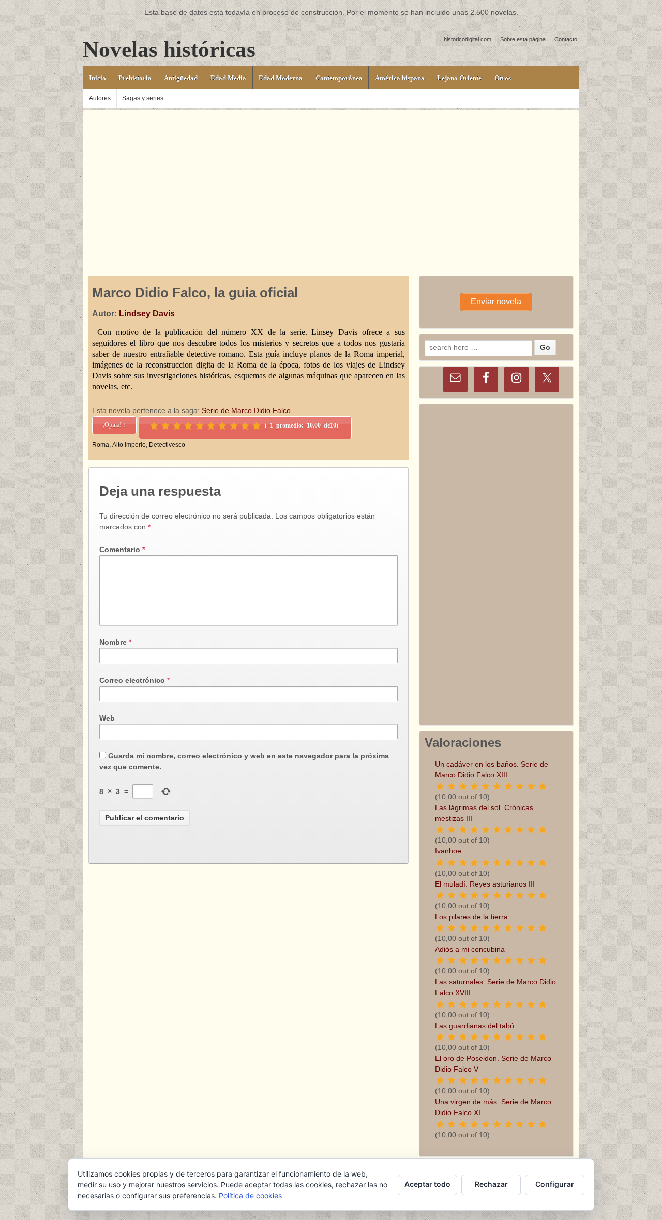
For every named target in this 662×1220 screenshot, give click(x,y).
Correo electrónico (132, 680)
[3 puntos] (177, 426)
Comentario (122, 549)
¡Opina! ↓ (114, 425)
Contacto (565, 39)
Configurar (554, 1184)
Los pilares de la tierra (471, 916)
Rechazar (491, 1184)
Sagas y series (142, 98)
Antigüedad (181, 78)
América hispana (400, 78)
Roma (100, 444)
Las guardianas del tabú (474, 1025)
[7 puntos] (222, 426)
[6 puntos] (211, 426)
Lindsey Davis (147, 313)
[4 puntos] (188, 426)
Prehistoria (135, 78)
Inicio (97, 78)
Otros (502, 78)
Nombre (113, 642)
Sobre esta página (523, 39)
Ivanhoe (448, 851)
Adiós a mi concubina (470, 949)
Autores (100, 98)
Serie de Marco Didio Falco (246, 410)
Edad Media (228, 78)
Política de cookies (250, 1195)
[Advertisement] (331, 182)
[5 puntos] (199, 426)
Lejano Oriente (459, 78)
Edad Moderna (281, 78)
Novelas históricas (169, 49)
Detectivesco (167, 444)
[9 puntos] (245, 426)
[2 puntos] (165, 426)
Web (107, 718)
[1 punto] (154, 426)
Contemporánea (339, 78)
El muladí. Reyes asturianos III (485, 884)
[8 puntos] (234, 426)
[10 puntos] (256, 426)
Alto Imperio (129, 444)
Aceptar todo (427, 1184)
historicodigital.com (467, 39)
